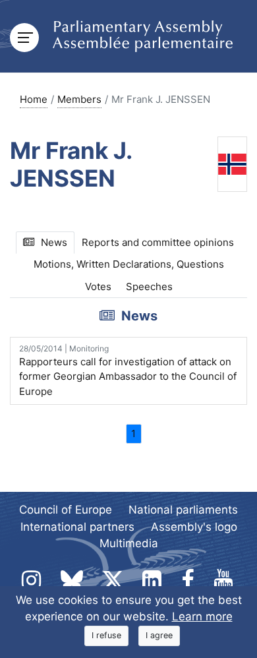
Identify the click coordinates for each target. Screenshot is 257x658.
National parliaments (183, 509)
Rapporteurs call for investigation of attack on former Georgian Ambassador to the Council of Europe (128, 371)
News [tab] (54, 242)
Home (33, 99)
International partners (77, 526)
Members (79, 99)
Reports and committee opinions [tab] (158, 242)
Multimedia (129, 543)
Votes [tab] (98, 286)
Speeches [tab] (149, 286)
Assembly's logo (194, 526)
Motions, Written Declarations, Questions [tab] (129, 264)
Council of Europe (65, 509)
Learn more (202, 616)
